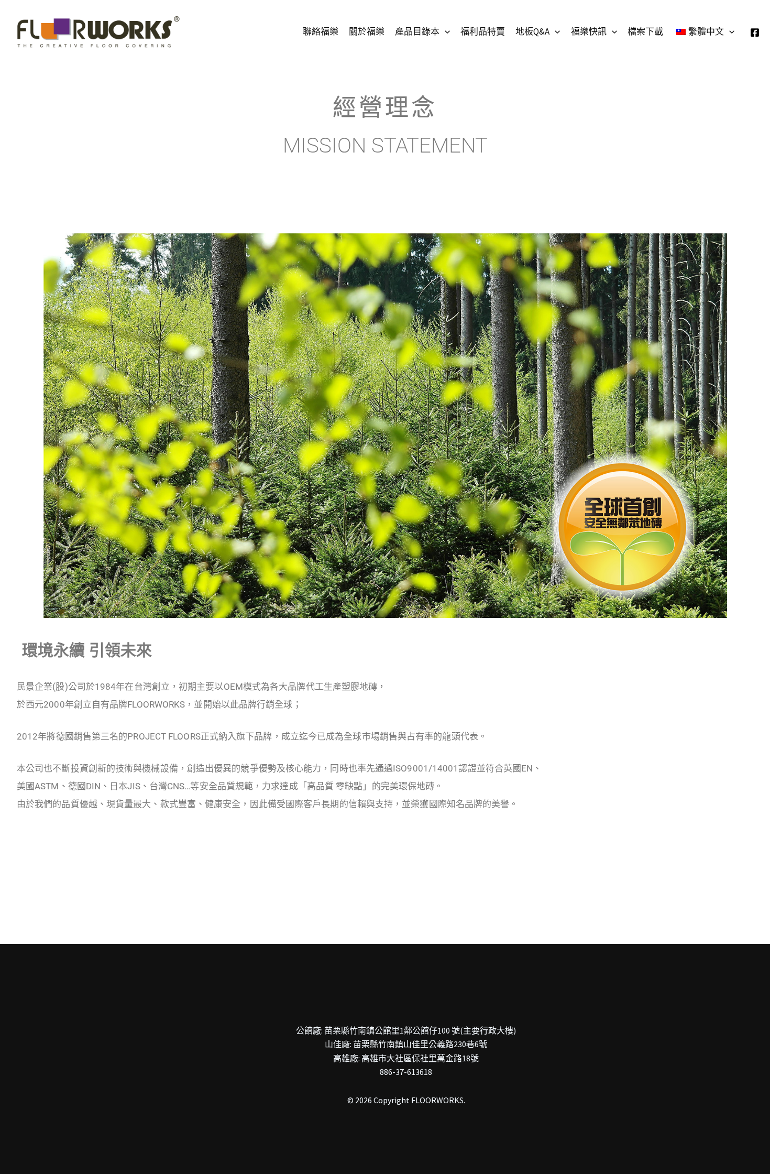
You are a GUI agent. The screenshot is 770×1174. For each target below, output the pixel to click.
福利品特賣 (482, 31)
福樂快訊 (589, 31)
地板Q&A (532, 31)
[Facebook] (755, 32)
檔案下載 (645, 31)
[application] (444, 32)
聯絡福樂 (320, 31)
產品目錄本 (417, 31)
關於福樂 (366, 31)
